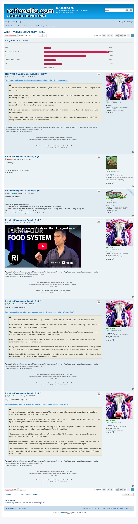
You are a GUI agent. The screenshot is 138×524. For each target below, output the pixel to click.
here (31, 131)
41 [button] (129, 35)
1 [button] (111, 35)
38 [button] (117, 35)
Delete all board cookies (110, 508)
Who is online (9, 500)
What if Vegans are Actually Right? (24, 31)
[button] (104, 35)
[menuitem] (18, 21)
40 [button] (125, 35)
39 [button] (121, 35)
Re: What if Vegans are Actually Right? (26, 74)
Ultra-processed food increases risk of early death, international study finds (36, 404)
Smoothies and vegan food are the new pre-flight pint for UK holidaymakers (36, 80)
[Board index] (30, 11)
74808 (112, 174)
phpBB (62, 512)
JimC (107, 169)
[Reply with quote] (98, 74)
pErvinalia (109, 201)
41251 (112, 105)
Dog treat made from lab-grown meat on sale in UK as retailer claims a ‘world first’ (39, 312)
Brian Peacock (110, 101)
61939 (112, 205)
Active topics (23, 508)
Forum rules (87, 508)
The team (97, 508)
